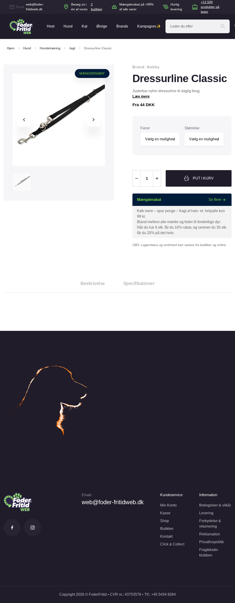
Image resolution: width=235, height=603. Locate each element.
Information (208, 495)
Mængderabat (92, 73)
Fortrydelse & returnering (210, 523)
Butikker (166, 529)
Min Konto (168, 505)
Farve (145, 128)
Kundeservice (171, 495)
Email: (87, 495)
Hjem (10, 48)
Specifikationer (139, 283)
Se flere (215, 200)
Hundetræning (50, 48)
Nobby (153, 67)
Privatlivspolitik (211, 542)
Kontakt (166, 536)
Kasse (165, 513)
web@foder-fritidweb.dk (35, 7)
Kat (84, 26)
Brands (122, 26)
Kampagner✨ (149, 26)
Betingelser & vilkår (215, 505)
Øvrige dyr (101, 31)
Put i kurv (203, 178)
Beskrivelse (93, 283)
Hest (50, 26)
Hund (68, 26)
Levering (206, 513)
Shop (164, 521)
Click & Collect (172, 544)
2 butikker (96, 7)
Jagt (72, 48)
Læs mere (141, 96)
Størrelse (192, 128)
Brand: (146, 67)
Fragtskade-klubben (209, 552)
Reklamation (209, 534)
